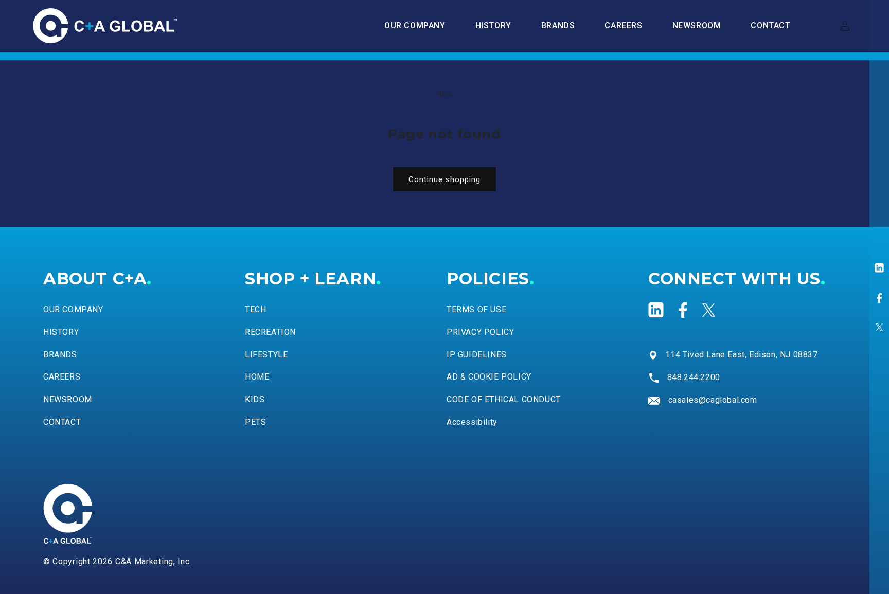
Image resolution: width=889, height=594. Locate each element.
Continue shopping (444, 179)
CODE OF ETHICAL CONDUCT (504, 399)
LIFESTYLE (266, 354)
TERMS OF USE (476, 309)
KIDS (254, 399)
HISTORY (61, 332)
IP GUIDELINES (477, 354)
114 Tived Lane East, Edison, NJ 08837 (741, 354)
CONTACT (62, 422)
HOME (257, 377)
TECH (255, 309)
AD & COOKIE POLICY (489, 377)
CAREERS (61, 377)
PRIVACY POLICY (480, 332)
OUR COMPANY (73, 309)
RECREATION (270, 332)
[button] (558, 26)
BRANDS (60, 354)
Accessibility (472, 422)
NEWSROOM (67, 399)
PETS (255, 422)
